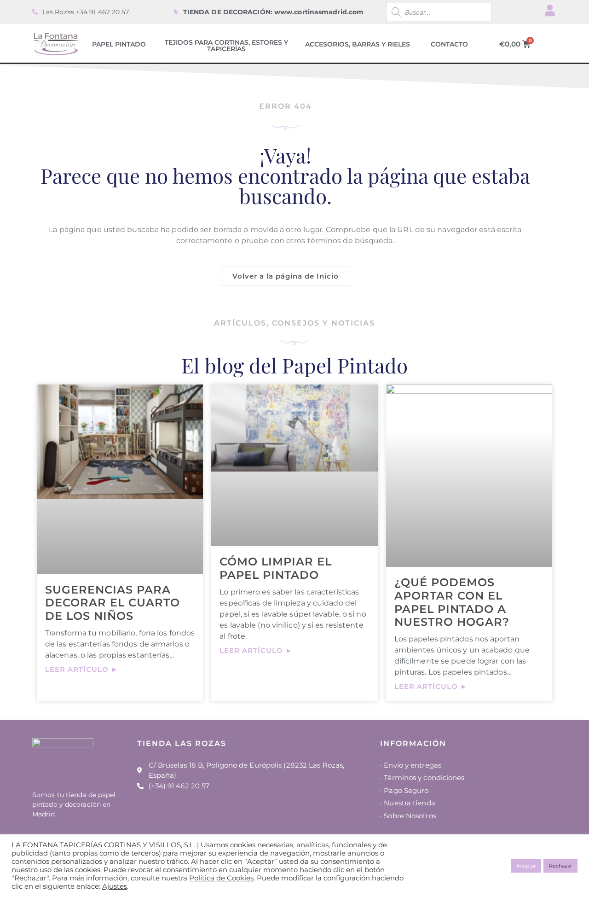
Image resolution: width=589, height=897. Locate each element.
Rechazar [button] (560, 865)
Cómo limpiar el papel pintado (275, 568)
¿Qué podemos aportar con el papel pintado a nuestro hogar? (451, 602)
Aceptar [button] (526, 865)
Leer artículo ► (81, 669)
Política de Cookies (221, 878)
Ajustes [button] (114, 886)
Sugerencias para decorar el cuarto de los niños (112, 603)
